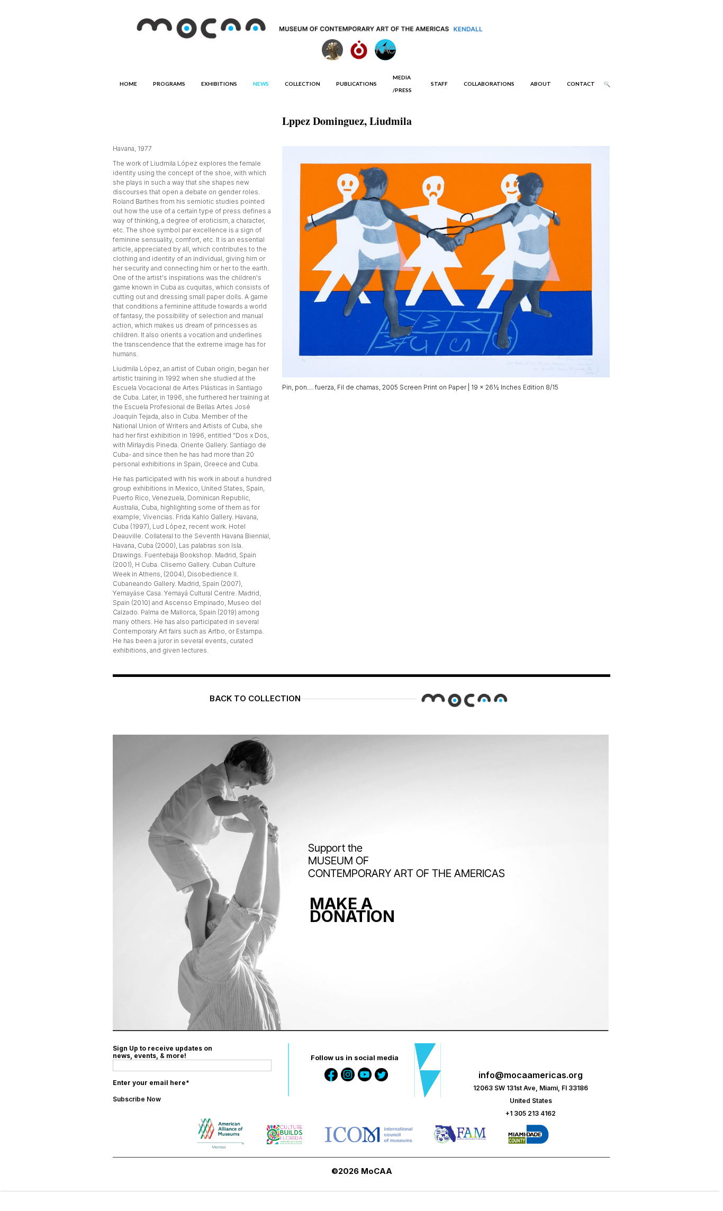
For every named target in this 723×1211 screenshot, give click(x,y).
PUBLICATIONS (356, 83)
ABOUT (540, 83)
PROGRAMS (169, 83)
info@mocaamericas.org (530, 1075)
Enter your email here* (151, 1083)
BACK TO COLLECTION (255, 698)
